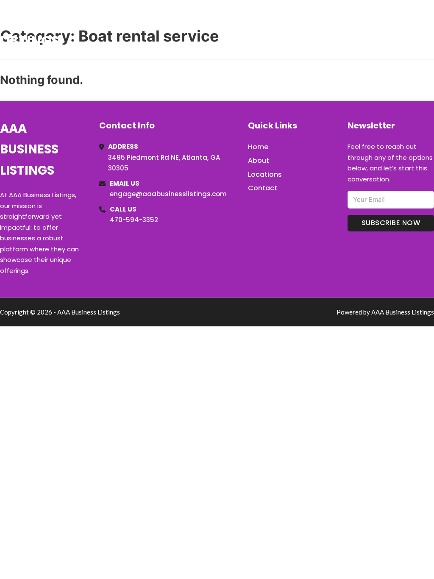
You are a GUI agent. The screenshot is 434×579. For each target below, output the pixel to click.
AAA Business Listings (49, 29)
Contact (262, 188)
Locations (374, 29)
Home (336, 29)
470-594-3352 (134, 219)
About (258, 160)
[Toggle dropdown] (431, 29)
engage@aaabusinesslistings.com (168, 193)
